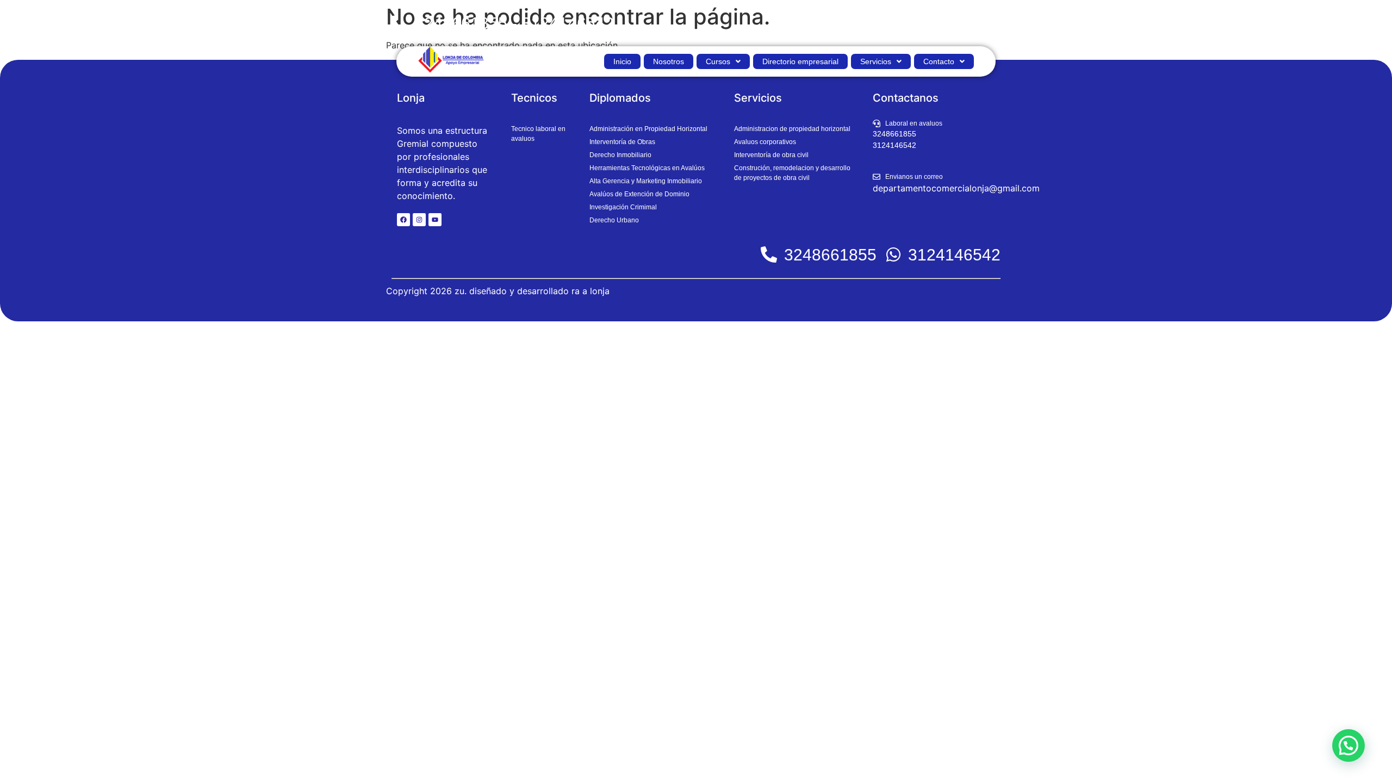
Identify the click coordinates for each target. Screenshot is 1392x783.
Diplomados (620, 97)
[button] (723, 61)
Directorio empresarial (800, 61)
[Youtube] (435, 219)
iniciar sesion (971, 23)
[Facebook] (403, 219)
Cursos (718, 61)
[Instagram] (419, 219)
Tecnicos (534, 97)
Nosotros (668, 61)
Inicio (622, 61)
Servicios (875, 61)
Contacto (938, 61)
